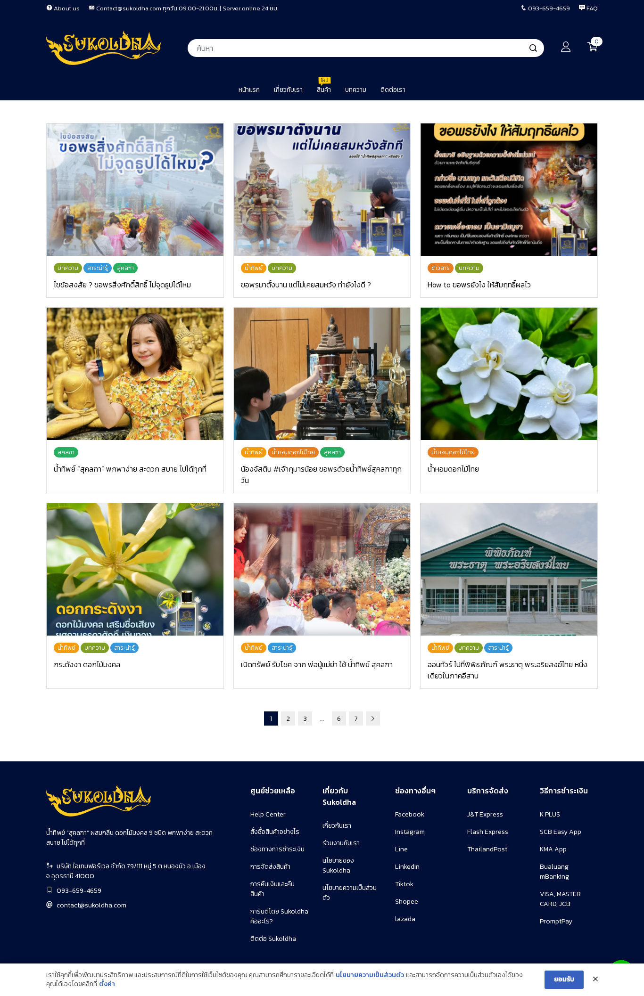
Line (401, 849)
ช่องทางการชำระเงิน (277, 849)
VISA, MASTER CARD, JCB (560, 899)
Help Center (268, 814)
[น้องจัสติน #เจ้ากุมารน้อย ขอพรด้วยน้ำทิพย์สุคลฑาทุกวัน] (322, 374)
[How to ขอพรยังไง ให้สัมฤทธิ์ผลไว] (509, 189)
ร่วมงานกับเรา (341, 843)
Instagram (410, 832)
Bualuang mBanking (554, 872)
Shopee (406, 901)
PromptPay (556, 921)
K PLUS (550, 814)
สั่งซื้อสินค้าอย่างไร (274, 832)
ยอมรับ (564, 979)
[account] (566, 49)
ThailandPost (487, 849)
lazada (405, 919)
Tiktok (404, 884)
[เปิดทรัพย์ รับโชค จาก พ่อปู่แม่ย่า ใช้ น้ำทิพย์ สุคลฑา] (322, 569)
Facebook (409, 814)
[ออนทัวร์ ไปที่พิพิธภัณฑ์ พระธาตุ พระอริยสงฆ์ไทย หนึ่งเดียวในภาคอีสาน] (509, 569)
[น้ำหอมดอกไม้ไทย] (509, 374)
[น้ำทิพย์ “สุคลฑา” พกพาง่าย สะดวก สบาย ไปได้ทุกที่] (135, 374)
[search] (533, 48)
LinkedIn (407, 867)
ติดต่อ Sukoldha (273, 939)
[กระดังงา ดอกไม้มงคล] (135, 569)
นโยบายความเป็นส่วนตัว (370, 975)
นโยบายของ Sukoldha (338, 865)
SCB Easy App (560, 832)
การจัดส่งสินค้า (270, 867)
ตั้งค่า (107, 984)
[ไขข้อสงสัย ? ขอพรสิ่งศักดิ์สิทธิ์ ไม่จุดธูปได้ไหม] (135, 189)
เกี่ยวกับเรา (336, 826)
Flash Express (487, 832)
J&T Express (485, 814)
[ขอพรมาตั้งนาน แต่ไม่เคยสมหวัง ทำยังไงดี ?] (322, 189)
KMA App (553, 849)
